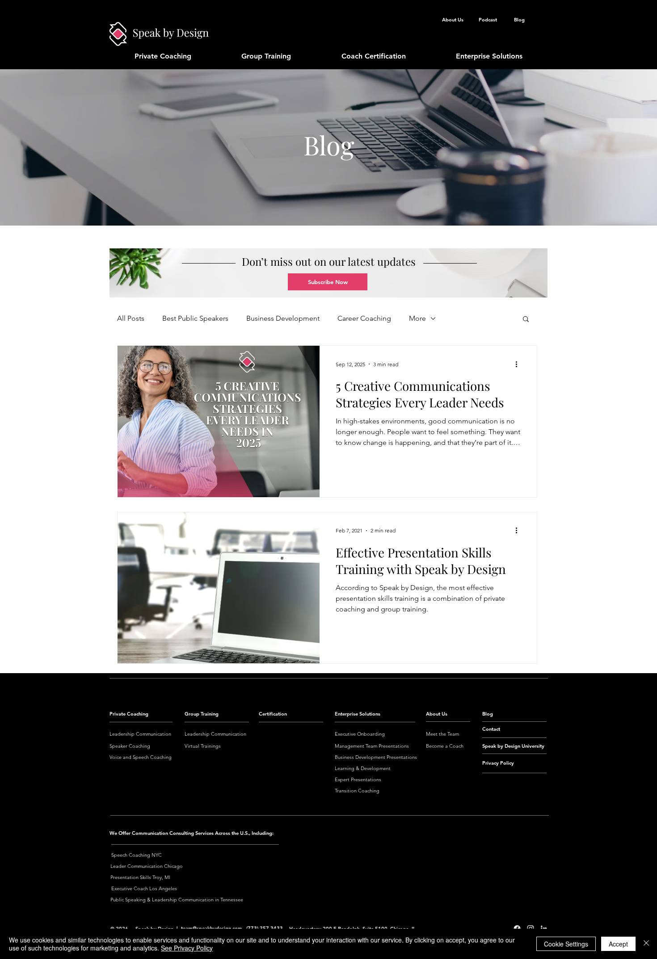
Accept (618, 943)
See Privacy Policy (187, 947)
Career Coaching (364, 318)
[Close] (646, 944)
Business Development (283, 318)
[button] (327, 281)
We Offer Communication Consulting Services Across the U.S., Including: (192, 833)
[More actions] (519, 364)
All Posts (130, 318)
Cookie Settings (566, 943)
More (417, 318)
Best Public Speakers (195, 318)
